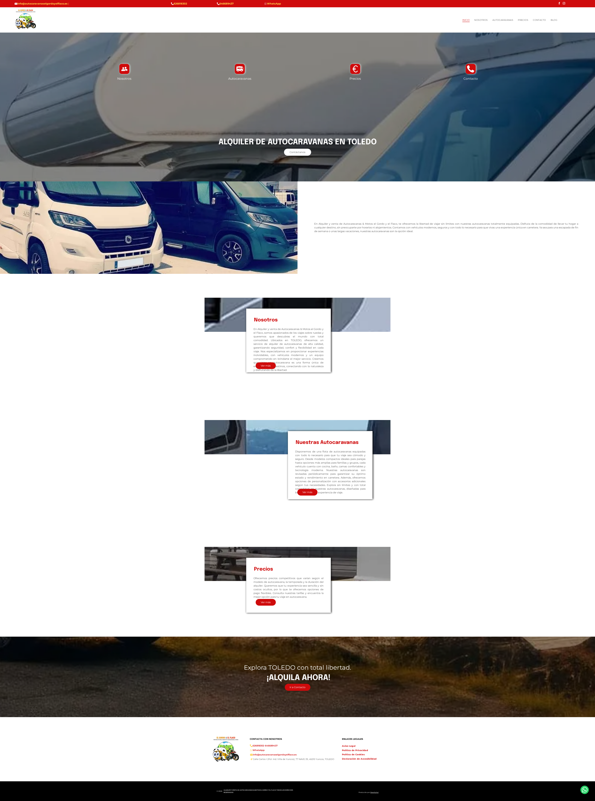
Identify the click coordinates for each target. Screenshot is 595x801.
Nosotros (124, 78)
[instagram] (564, 3)
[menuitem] (466, 20)
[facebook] (559, 3)
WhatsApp (259, 750)
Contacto (470, 78)
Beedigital (374, 792)
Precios (355, 78)
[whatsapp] (584, 790)
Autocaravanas (239, 78)
